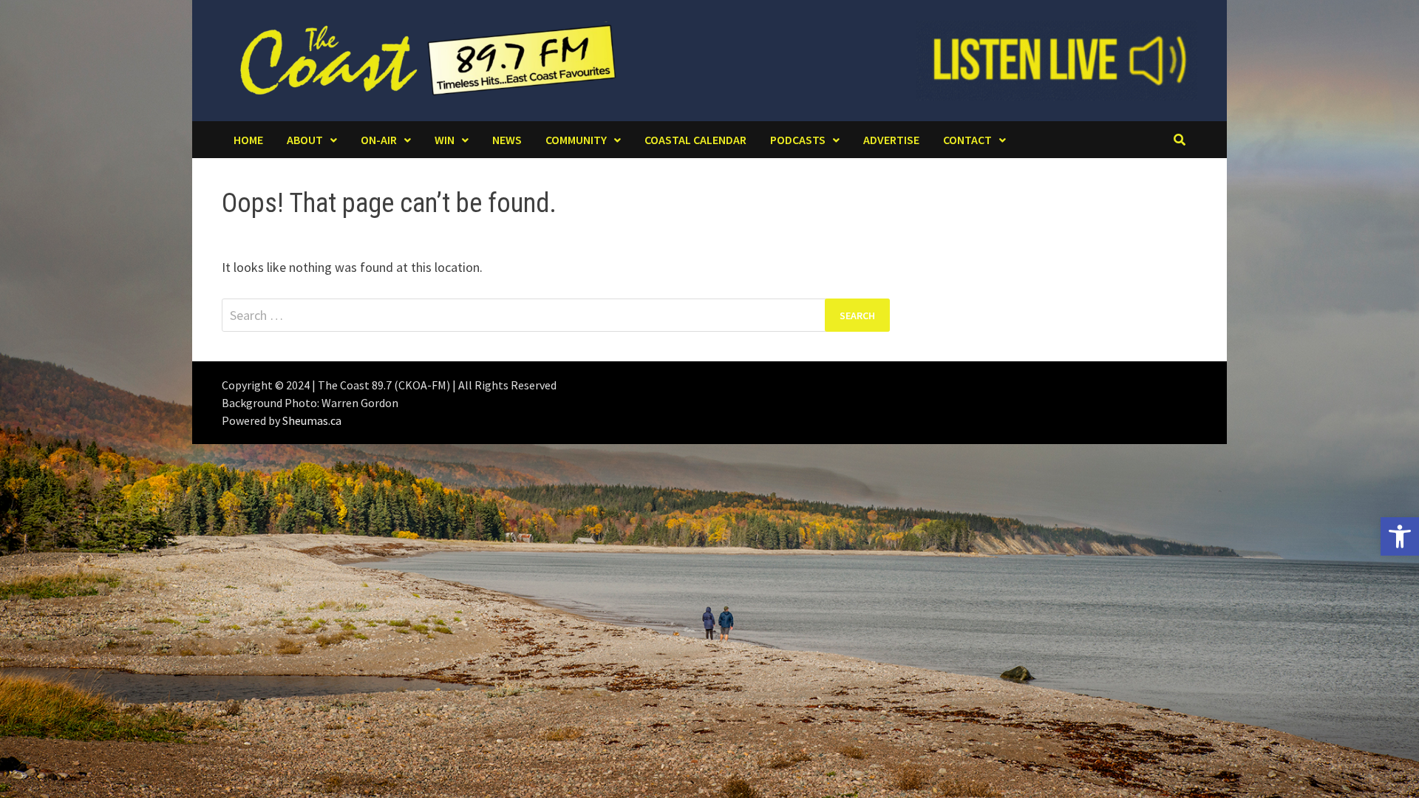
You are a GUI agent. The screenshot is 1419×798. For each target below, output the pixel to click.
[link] (1400, 536)
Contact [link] (967, 139)
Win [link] (445, 139)
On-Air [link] (379, 139)
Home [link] (248, 139)
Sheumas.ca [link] (311, 420)
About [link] (305, 139)
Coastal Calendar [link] (695, 139)
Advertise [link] (891, 139)
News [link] (507, 139)
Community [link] (576, 139)
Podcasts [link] (798, 139)
